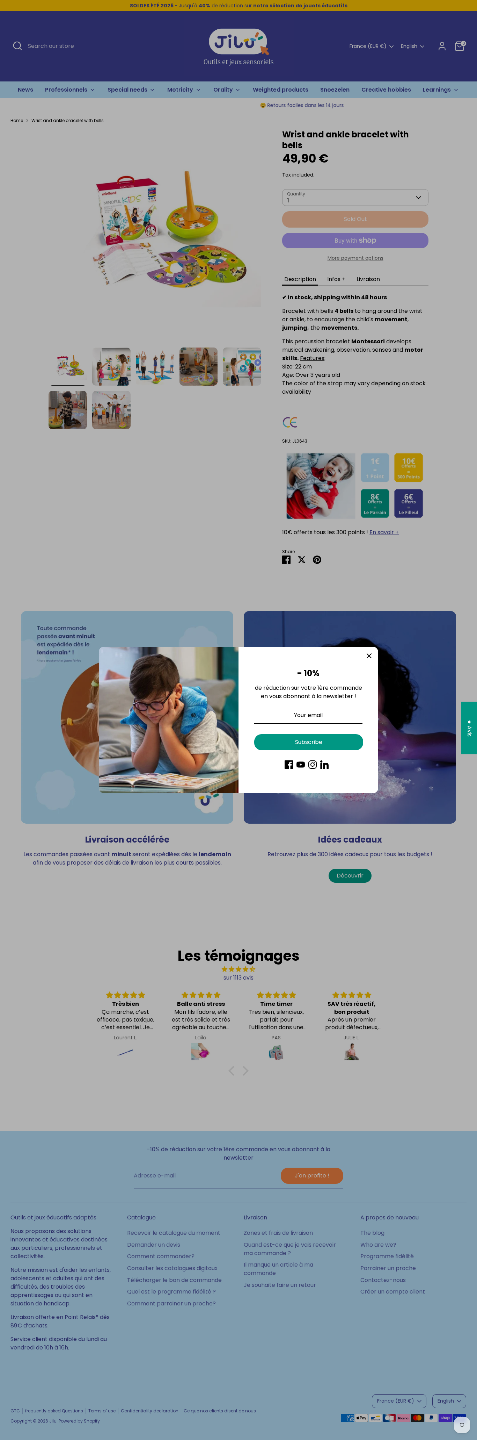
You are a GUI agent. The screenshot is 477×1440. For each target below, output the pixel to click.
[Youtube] (300, 764)
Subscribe (308, 742)
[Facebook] (289, 764)
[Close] (369, 656)
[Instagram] (312, 764)
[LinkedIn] (324, 764)
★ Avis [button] (469, 727)
